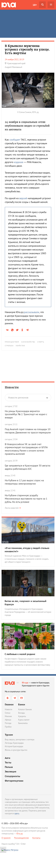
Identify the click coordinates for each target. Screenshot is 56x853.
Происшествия (12, 342)
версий (23, 198)
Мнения (8, 716)
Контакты (36, 838)
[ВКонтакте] (7, 698)
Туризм (9, 734)
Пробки (8, 726)
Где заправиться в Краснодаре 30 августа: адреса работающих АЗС (28, 467)
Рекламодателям (21, 838)
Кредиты (22, 716)
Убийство (20, 346)
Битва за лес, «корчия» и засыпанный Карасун (25, 602)
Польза (9, 767)
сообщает (14, 139)
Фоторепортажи (14, 780)
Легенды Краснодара (14, 743)
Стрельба (9, 346)
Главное (9, 704)
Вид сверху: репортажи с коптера (19, 739)
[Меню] (50, 4)
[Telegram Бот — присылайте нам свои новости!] (21, 698)
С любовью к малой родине (20, 654)
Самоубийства (28, 342)
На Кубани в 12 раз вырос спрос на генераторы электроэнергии (24, 482)
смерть (40, 342)
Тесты (8, 762)
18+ (35, 4)
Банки (21, 704)
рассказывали (31, 312)
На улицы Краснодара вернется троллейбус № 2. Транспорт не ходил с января (26, 414)
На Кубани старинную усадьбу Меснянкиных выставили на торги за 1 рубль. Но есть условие (26, 498)
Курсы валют (23, 719)
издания (18, 162)
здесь (16, 813)
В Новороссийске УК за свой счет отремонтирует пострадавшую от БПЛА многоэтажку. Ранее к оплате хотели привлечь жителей (26, 449)
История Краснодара (14, 746)
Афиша (8, 719)
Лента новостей (12, 508)
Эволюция (10, 771)
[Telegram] (14, 698)
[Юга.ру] (9, 4)
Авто (7, 757)
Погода (8, 723)
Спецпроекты (12, 776)
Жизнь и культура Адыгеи (16, 750)
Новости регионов (18, 397)
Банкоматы (23, 723)
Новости (12, 387)
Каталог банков (25, 709)
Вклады (21, 713)
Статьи (7, 713)
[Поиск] (42, 4)
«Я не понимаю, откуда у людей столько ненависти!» (27, 549)
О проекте (6, 838)
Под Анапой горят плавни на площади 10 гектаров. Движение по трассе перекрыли (28, 431)
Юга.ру (25, 682)
